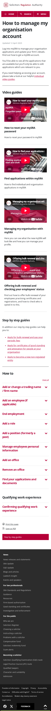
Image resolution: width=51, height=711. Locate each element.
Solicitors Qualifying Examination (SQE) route (22, 660)
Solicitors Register (11, 625)
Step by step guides (13, 537)
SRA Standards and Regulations (17, 590)
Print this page (12, 524)
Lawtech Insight (10, 576)
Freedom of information (10, 688)
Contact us (6, 692)
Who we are (8, 621)
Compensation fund (12, 641)
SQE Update (8, 567)
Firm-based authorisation (14, 602)
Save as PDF (11, 528)
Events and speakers (12, 580)
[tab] (25, 389)
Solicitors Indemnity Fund (14, 645)
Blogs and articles (11, 572)
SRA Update (8, 563)
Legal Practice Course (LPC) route (17, 664)
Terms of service (37, 692)
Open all (45, 380)
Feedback (25, 706)
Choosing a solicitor (11, 629)
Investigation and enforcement (16, 610)
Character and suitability (14, 672)
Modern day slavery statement (26, 696)
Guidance (7, 594)
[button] (25, 389)
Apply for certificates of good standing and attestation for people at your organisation (26, 349)
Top (45, 709)
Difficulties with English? (20, 692)
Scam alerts (8, 649)
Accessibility (42, 688)
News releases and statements (16, 559)
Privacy (33, 688)
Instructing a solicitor (12, 633)
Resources (7, 598)
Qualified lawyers (10, 668)
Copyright (25, 688)
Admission (7, 676)
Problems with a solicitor (14, 637)
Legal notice (6, 700)
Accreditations (7, 696)
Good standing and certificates (16, 606)
